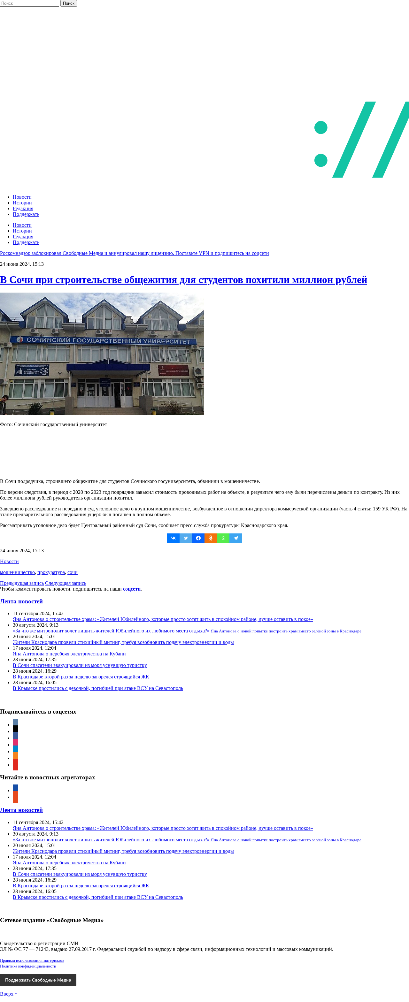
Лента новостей (21, 601)
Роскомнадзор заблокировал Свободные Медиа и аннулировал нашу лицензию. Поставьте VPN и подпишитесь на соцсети (134, 253)
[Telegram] (235, 538)
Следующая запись (65, 583)
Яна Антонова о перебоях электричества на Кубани (69, 653)
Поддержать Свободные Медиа (38, 980)
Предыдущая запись (22, 583)
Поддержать (26, 214)
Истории (22, 202)
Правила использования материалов (32, 960)
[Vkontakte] (173, 538)
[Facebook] (198, 538)
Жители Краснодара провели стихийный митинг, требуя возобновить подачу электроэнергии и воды (123, 642)
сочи (72, 572)
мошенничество (17, 572)
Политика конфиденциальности (28, 966)
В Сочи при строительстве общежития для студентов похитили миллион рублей (183, 279)
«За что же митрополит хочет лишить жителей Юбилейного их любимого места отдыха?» (187, 630)
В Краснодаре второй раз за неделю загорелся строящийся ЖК (81, 676)
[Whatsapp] (223, 538)
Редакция (23, 208)
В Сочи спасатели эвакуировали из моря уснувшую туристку (80, 665)
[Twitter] (186, 538)
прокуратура (51, 572)
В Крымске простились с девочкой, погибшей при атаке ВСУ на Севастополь (98, 688)
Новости (22, 197)
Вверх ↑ (8, 994)
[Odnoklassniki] (210, 538)
